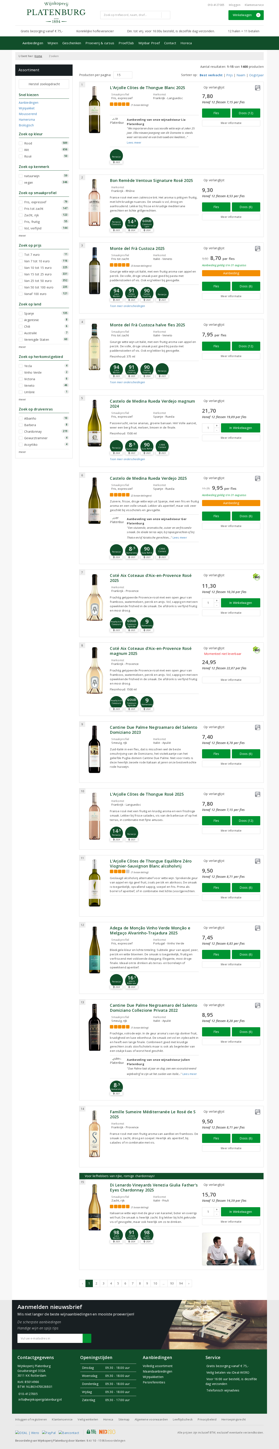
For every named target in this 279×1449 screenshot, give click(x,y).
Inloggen (234, 5)
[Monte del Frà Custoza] (95, 270)
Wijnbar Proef (149, 43)
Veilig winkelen (88, 1419)
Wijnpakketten (153, 1377)
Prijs (229, 75)
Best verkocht (211, 75)
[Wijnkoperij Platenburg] (56, 12)
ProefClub (126, 43)
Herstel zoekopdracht (44, 84)
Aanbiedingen (32, 43)
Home (38, 56)
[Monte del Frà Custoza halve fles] (95, 346)
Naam (240, 75)
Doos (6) (246, 207)
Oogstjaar (256, 75)
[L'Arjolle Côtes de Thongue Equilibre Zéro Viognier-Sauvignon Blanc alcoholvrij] (95, 883)
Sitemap (124, 1419)
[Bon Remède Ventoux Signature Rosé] (95, 202)
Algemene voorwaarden (151, 1419)
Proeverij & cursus (99, 43)
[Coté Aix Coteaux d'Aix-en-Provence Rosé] (95, 597)
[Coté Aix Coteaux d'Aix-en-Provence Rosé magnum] (95, 670)
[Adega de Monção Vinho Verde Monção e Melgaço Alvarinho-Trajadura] (95, 949)
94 (181, 1283)
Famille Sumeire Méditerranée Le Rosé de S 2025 (153, 1114)
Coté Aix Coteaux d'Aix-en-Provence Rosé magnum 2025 (150, 651)
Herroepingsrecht (233, 1419)
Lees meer (134, 142)
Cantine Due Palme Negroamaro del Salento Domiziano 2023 (153, 730)
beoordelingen (111, 1440)
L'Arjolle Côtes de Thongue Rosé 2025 (147, 794)
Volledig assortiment (158, 1366)
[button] (116, 155)
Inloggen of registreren (31, 1419)
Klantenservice (254, 5)
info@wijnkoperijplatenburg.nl (40, 1399)
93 (172, 1283)
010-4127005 (216, 5)
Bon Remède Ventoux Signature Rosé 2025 (151, 180)
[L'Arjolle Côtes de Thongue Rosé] (95, 816)
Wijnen (53, 43)
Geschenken (71, 43)
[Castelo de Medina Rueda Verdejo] (95, 500)
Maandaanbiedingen (157, 1371)
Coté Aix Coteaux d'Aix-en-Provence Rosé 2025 (150, 578)
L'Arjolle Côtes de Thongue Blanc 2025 (147, 87)
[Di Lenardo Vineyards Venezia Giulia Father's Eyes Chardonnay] (95, 1207)
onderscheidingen (127, 306)
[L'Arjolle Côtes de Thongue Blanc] (95, 109)
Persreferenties (154, 1382)
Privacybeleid (207, 1419)
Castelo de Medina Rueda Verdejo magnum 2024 (152, 404)
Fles (216, 113)
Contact (170, 43)
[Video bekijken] (231, 1249)
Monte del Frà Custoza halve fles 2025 (147, 324)
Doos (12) (246, 113)
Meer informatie (231, 123)
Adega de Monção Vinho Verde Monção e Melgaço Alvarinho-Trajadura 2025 (150, 930)
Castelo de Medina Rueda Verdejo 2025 (148, 478)
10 (155, 1283)
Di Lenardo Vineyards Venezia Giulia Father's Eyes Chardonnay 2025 (154, 1188)
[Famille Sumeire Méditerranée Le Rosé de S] (95, 1133)
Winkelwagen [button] (246, 15)
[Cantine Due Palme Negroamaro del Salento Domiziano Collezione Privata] (95, 1027)
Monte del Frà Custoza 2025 (137, 248)
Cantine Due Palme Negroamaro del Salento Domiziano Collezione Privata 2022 (153, 1008)
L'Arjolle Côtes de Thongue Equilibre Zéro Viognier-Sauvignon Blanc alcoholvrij (151, 864)
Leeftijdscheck (183, 1419)
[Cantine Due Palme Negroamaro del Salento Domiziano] (95, 749)
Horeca (186, 43)
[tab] (154, 309)
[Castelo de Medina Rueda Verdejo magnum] (95, 423)
